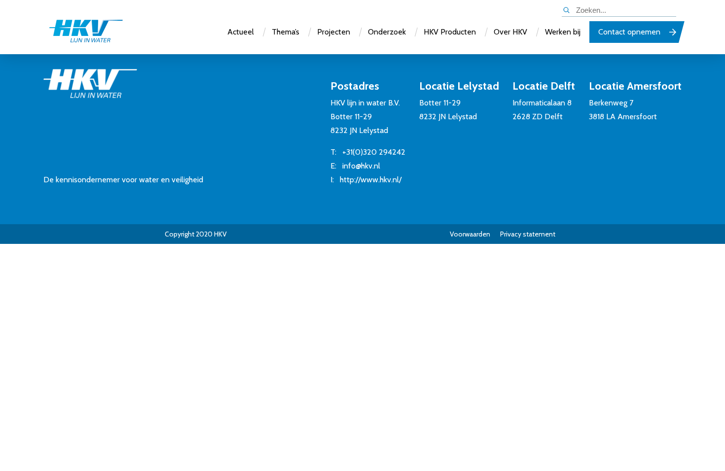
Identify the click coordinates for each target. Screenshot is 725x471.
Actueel (240, 31)
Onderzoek (387, 31)
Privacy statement (527, 234)
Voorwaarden (470, 234)
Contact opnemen (629, 31)
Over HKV (510, 31)
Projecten (333, 31)
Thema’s (285, 31)
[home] (86, 32)
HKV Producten (450, 31)
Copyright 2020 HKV (196, 234)
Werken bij (562, 31)
